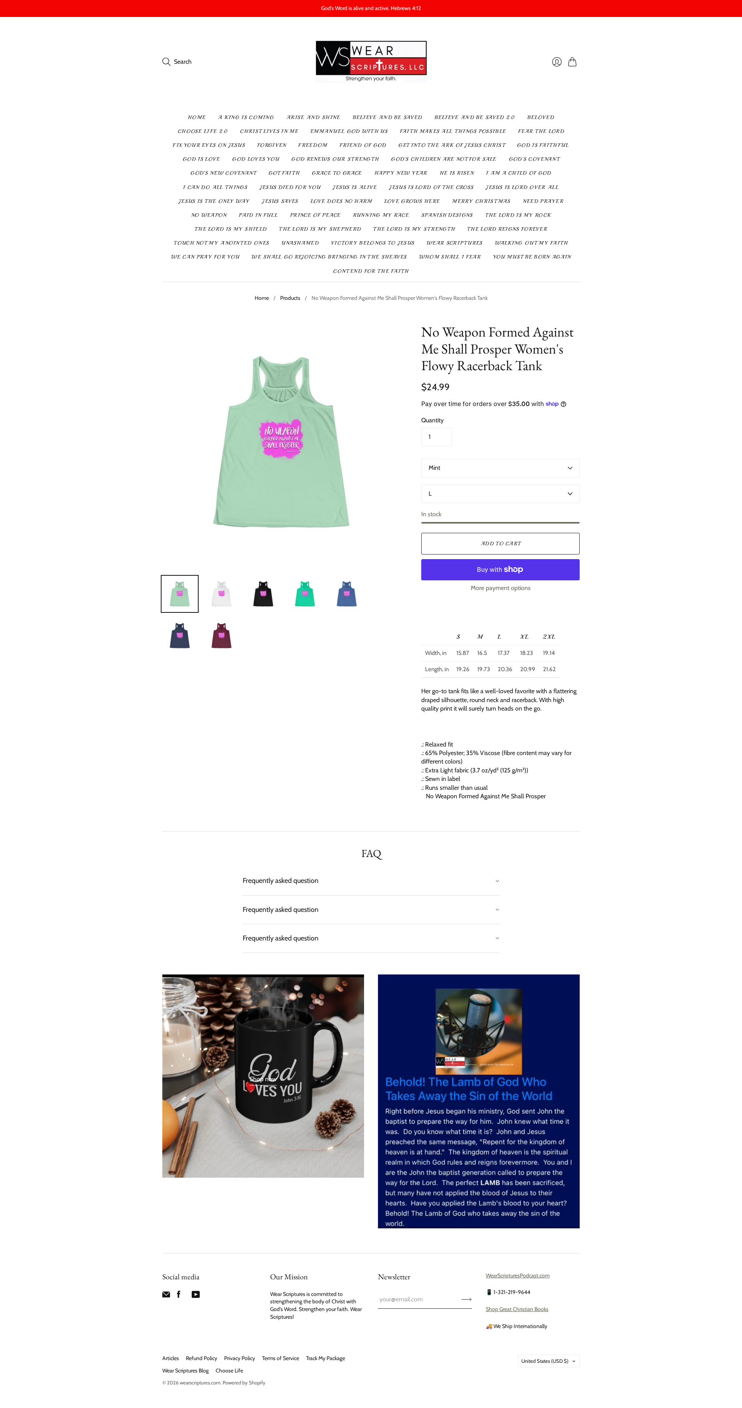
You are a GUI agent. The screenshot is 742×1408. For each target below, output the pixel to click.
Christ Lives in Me (269, 131)
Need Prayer (543, 201)
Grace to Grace (337, 173)
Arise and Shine (313, 117)
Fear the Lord (541, 131)
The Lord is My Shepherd (320, 229)
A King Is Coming (246, 117)
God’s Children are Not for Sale (443, 159)
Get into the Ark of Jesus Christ (451, 145)
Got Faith (284, 173)
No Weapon (209, 215)
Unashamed (300, 243)
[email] (166, 1296)
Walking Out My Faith (531, 243)
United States (544, 1361)
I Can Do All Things (215, 187)
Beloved (541, 117)
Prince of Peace (315, 215)
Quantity (432, 420)
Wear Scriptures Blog (185, 1370)
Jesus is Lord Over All (522, 187)
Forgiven (271, 145)
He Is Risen (457, 173)
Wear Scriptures (455, 243)
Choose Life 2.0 (203, 131)
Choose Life (229, 1370)
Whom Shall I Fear (450, 257)
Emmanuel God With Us (349, 131)
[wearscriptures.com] (371, 62)
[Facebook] (178, 1296)
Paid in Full (258, 215)
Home (197, 117)
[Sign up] (466, 1299)
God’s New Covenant (223, 173)
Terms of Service (280, 1358)
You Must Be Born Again (532, 257)
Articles (170, 1358)
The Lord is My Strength (414, 229)
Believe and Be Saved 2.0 (475, 117)
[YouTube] (196, 1296)
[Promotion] (263, 1076)
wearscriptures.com (200, 1382)
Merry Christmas (481, 201)
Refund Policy (201, 1358)
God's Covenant (534, 159)
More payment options (501, 588)
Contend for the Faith (370, 271)
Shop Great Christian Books (517, 1309)
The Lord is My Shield (231, 229)
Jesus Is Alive (355, 187)
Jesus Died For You (290, 187)
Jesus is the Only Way (214, 201)
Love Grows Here (412, 201)
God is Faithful (543, 145)
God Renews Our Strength (335, 159)
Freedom (312, 145)
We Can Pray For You (205, 257)
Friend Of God (363, 145)
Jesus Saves (280, 201)
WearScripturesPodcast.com (518, 1275)
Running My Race (381, 215)
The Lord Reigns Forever (507, 229)
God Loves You (255, 159)
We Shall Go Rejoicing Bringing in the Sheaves (329, 257)
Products (290, 297)
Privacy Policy (239, 1358)
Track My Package (325, 1358)
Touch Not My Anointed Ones (221, 243)
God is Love (201, 159)
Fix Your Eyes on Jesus (209, 145)
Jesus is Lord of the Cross (431, 187)
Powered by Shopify (244, 1382)
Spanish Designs (447, 215)
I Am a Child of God (518, 173)
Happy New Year (400, 173)
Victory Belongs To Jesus (372, 243)
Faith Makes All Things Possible (453, 131)
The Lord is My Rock (518, 215)
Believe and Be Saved (387, 117)
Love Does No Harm (341, 201)
